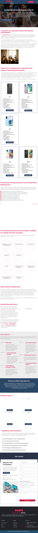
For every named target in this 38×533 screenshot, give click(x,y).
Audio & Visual (27, 484)
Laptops (21, 484)
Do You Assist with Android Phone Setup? (11, 441)
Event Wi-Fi (22, 482)
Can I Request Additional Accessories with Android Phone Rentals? (15, 443)
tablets (5, 323)
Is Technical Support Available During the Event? (12, 447)
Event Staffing (32, 485)
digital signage (13, 323)
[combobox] (21, 472)
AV (7, 323)
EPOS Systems (31, 482)
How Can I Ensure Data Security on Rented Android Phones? (14, 450)
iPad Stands (22, 487)
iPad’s (27, 482)
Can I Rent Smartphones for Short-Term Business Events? (14, 438)
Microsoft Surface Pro (24, 485)
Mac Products (28, 487)
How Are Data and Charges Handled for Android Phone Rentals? (15, 445)
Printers (32, 484)
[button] (37, 2)
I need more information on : (25, 481)
